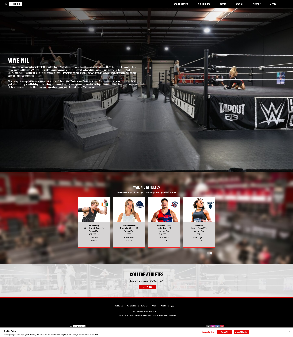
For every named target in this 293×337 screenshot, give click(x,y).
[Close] (289, 331)
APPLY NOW (147, 287)
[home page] (77, 327)
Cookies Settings (208, 332)
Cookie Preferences (157, 315)
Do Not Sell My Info (170, 315)
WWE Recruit (119, 306)
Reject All (224, 332)
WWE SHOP (143, 311)
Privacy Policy (138, 315)
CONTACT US (152, 311)
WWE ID (154, 306)
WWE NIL (163, 306)
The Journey (144, 306)
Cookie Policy (147, 315)
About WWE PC (131, 306)
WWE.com (136, 311)
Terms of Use (129, 315)
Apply (172, 306)
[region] (146, 332)
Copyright (120, 315)
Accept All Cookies (241, 332)
